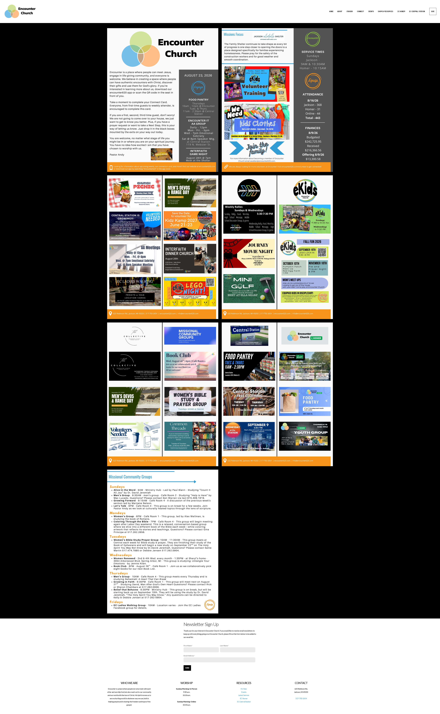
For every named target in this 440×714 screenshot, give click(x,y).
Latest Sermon (243, 695)
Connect (360, 11)
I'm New (349, 11)
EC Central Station (417, 11)
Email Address (189, 656)
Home (331, 11)
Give (432, 11)
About (340, 11)
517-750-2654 (301, 698)
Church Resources (386, 11)
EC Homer (401, 11)
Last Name (224, 646)
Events (371, 11)
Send (187, 668)
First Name (188, 646)
